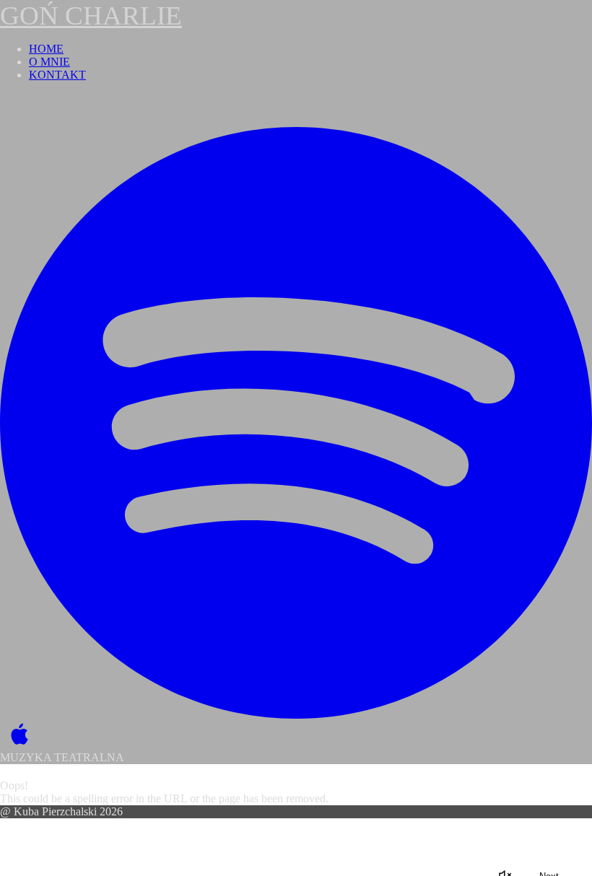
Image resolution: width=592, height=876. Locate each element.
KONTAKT (57, 75)
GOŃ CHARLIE (91, 15)
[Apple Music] (16, 735)
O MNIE (49, 62)
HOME (46, 49)
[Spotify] (296, 423)
